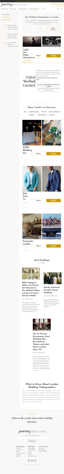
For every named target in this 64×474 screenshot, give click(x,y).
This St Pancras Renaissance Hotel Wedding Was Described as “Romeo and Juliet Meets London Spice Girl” (41, 342)
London (28, 11)
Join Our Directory (32, 456)
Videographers (31, 449)
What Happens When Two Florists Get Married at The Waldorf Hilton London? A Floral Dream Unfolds (31, 289)
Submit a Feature (43, 451)
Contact (53, 55)
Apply (39, 88)
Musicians (32, 115)
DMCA (18, 451)
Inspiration (41, 448)
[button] (59, 146)
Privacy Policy (19, 449)
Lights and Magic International (26, 54)
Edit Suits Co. (25, 196)
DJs (25, 111)
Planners (52, 115)
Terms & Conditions (21, 453)
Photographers (42, 115)
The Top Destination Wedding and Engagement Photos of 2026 (32, 1)
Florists (44, 111)
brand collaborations (57, 4)
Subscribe (32, 441)
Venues (29, 453)
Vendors (23, 11)
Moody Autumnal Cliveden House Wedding (52, 290)
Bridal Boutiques (34, 111)
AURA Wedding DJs (27, 150)
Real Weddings (42, 449)
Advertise (18, 454)
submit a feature (59, 6)
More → (37, 311)
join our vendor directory (56, 3)
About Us (18, 448)
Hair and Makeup (54, 111)
